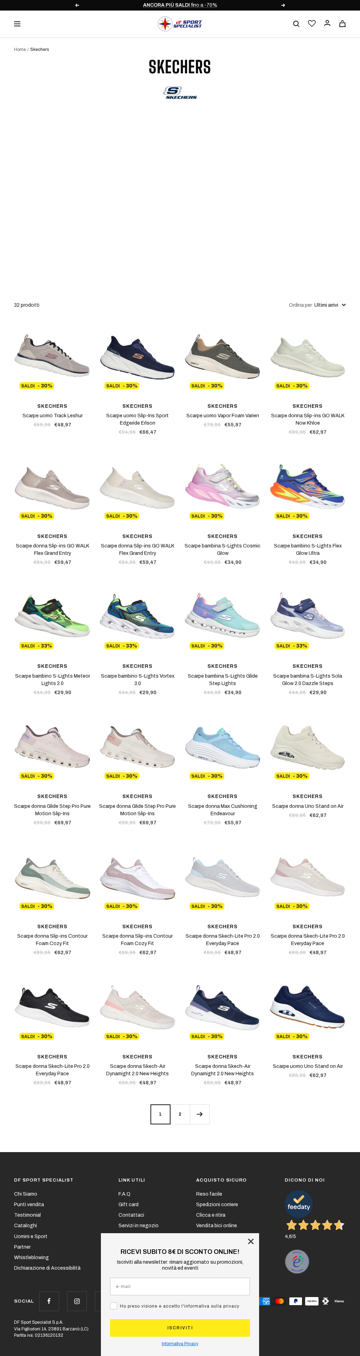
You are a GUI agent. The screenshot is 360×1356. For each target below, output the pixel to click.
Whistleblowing (31, 1257)
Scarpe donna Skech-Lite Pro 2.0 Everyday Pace (223, 939)
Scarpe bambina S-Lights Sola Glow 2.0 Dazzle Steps (307, 679)
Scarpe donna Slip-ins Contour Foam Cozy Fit (52, 939)
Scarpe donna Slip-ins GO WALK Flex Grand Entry (52, 549)
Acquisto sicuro (221, 1180)
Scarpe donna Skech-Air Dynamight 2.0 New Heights (137, 1070)
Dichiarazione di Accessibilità (47, 1268)
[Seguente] (200, 1114)
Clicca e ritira (210, 1215)
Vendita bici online (216, 1225)
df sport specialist (43, 1180)
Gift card (128, 1204)
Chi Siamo (25, 1194)
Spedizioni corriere (217, 1204)
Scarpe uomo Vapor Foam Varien (222, 415)
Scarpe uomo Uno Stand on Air (308, 1066)
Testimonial (27, 1215)
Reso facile (209, 1194)
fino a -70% (180, 5)
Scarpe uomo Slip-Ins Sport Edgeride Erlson (137, 419)
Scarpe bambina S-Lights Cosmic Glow (223, 549)
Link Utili (131, 1180)
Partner (22, 1247)
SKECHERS (52, 406)
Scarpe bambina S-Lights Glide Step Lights (223, 679)
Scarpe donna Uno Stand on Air (307, 806)
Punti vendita (29, 1204)
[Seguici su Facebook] (49, 1301)
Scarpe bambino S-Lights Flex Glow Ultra (308, 549)
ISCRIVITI (180, 1327)
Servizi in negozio (138, 1225)
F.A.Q (124, 1194)
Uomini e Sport (30, 1236)
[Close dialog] (250, 1241)
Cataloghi (25, 1225)
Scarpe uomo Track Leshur (52, 415)
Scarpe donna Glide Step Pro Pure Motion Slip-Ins (52, 810)
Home (20, 49)
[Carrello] (342, 23)
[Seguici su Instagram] (76, 1301)
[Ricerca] (296, 24)
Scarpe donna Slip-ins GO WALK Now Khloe (308, 419)
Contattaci (131, 1215)
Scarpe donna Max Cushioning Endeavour (222, 810)
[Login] (327, 24)
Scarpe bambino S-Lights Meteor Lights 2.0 (52, 679)
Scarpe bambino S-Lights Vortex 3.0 (137, 679)
